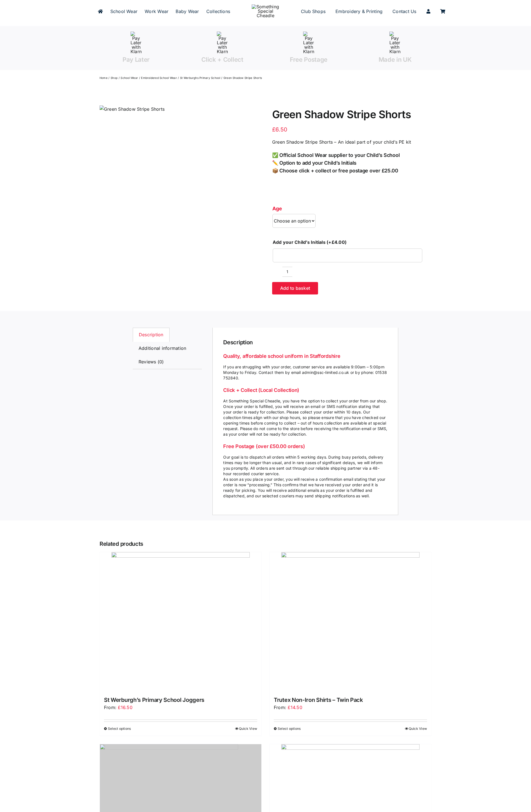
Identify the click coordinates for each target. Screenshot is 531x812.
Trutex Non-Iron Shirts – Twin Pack (318, 700)
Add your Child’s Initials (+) (310, 242)
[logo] (265, 6)
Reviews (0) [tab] (151, 361)
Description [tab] (151, 334)
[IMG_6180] (132, 109)
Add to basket (295, 288)
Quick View (248, 728)
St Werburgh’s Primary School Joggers (154, 700)
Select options (119, 728)
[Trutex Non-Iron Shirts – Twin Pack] (350, 621)
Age (277, 208)
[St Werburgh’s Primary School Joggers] (180, 621)
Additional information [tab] (162, 348)
